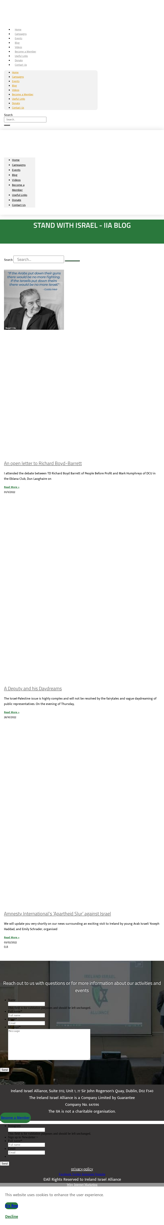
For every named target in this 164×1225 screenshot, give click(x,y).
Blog (17, 43)
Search (8, 115)
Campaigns (21, 34)
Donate (19, 60)
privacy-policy (82, 1169)
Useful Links (21, 56)
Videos (18, 47)
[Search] (7, 125)
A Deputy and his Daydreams (33, 688)
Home (18, 29)
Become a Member (25, 51)
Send (5, 1069)
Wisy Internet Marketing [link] (82, 1184)
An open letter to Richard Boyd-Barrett (43, 463)
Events (18, 38)
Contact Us (21, 65)
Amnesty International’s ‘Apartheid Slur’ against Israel (57, 913)
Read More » (11, 487)
